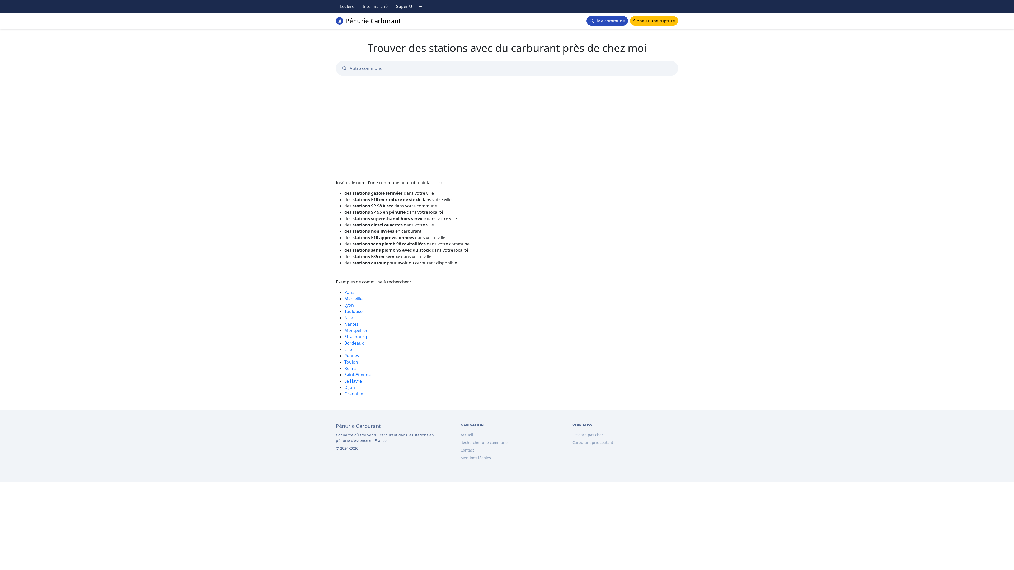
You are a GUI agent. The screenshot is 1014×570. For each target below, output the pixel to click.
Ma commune (609, 21)
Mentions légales (476, 457)
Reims (350, 368)
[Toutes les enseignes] (420, 6)
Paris (349, 292)
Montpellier (356, 330)
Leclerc (347, 6)
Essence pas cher (587, 434)
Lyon (349, 305)
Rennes (351, 356)
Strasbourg (355, 337)
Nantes (351, 324)
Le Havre (353, 381)
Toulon (351, 362)
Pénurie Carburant (373, 20)
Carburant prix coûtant (592, 442)
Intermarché (375, 6)
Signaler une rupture (654, 21)
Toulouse (353, 311)
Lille (348, 349)
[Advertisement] (507, 117)
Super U (404, 6)
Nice (348, 318)
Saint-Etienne (357, 375)
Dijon (349, 387)
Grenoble (353, 394)
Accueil (467, 434)
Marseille (353, 299)
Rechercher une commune (484, 442)
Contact (467, 450)
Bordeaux (354, 343)
